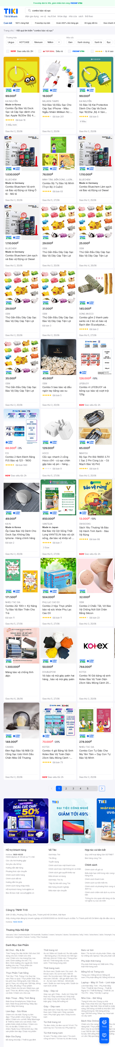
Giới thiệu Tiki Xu (56, 880)
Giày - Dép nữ (51, 991)
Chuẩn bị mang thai (19, 968)
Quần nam (60, 971)
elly (81, 934)
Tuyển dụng (54, 862)
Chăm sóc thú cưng (89, 1024)
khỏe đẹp (62, 16)
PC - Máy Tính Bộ (93, 993)
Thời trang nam (51, 968)
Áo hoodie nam (55, 976)
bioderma (74, 934)
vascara (9, 934)
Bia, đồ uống (15, 986)
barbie (45, 934)
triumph (108, 934)
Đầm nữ (53, 953)
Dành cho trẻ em (19, 988)
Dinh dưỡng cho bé (19, 960)
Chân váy (62, 958)
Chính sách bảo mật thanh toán (62, 865)
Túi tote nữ (59, 1028)
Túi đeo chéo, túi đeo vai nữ (56, 1025)
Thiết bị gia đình (29, 1040)
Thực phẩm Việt (28, 978)
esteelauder (24, 934)
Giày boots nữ (53, 999)
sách (81, 16)
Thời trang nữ (51, 950)
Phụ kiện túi (71, 1028)
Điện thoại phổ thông (20, 1004)
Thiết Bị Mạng (96, 990)
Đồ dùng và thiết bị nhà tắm (99, 1008)
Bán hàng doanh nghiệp (59, 887)
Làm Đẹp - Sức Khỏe (16, 1011)
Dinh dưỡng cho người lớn (21, 963)
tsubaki (44, 937)
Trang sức (85, 975)
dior (16, 934)
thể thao (89, 16)
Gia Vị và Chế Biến (94, 1029)
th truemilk (36, 934)
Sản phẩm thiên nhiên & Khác (21, 1023)
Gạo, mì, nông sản (20, 983)
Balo (83, 953)
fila (38, 937)
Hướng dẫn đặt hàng (14, 868)
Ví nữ (71, 1025)
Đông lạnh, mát (24, 981)
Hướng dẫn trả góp (14, 882)
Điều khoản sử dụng (57, 876)
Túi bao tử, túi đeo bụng (66, 1038)
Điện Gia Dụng (13, 1036)
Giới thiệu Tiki (54, 854)
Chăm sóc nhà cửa (22, 993)
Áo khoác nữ (63, 956)
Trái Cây (9, 976)
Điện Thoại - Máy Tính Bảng (20, 998)
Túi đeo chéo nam (59, 1036)
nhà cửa (73, 16)
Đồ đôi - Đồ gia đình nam (63, 978)
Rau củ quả (15, 978)
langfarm (19, 937)
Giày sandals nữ (58, 996)
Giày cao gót (49, 994)
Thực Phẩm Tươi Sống (17, 973)
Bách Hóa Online (90, 1021)
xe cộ (43, 16)
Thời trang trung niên (58, 963)
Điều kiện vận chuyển (58, 890)
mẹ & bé (52, 16)
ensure (59, 934)
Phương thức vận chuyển (16, 871)
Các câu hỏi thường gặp (16, 860)
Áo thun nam (49, 971)
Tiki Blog (52, 858)
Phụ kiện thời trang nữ (90, 964)
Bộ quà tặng (94, 1036)
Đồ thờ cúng (91, 1013)
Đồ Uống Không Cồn (97, 1034)
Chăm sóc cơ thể (19, 1019)
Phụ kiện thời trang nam (97, 965)
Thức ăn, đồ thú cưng (20, 990)
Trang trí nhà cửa (88, 1001)
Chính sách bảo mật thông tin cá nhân (65, 869)
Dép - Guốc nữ (62, 994)
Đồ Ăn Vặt (91, 1031)
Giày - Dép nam (52, 1006)
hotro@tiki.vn (28, 889)
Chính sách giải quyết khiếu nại (62, 872)
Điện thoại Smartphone (16, 1001)
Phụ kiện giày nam (57, 1014)
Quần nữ (61, 953)
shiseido (9, 937)
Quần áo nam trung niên (59, 983)
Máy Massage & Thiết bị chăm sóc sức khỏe (23, 1020)
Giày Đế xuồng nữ (60, 1001)
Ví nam (46, 1036)
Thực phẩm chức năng (20, 1017)
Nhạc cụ (101, 1013)
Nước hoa (16, 1029)
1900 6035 (17, 922)
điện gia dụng (32, 16)
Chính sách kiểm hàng (15, 875)
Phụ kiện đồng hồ (94, 977)
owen (51, 934)
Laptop (105, 993)
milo (86, 934)
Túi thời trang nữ (52, 1022)
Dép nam (57, 1012)
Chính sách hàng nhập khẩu (18, 886)
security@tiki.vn (27, 893)
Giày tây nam (62, 1010)
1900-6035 (18, 854)
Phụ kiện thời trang (91, 961)
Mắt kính (105, 964)
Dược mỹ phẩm (29, 1031)
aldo (101, 934)
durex (65, 934)
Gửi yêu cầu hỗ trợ (13, 864)
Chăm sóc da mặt (13, 1014)
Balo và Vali (87, 950)
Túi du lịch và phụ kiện (96, 953)
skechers (94, 934)
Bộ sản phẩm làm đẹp (21, 1030)
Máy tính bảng (18, 1006)
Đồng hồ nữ (96, 975)
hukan (26, 937)
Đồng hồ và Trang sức (92, 971)
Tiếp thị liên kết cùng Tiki (59, 883)
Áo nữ (46, 953)
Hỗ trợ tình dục (27, 1029)
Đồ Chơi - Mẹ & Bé (15, 950)
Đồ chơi (32, 953)
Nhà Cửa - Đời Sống (91, 998)
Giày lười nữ (66, 999)
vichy (33, 937)
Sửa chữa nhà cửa (93, 1004)
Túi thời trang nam (53, 1033)
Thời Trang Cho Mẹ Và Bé (17, 953)
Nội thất (94, 1006)
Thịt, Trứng (19, 976)
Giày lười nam (49, 1010)
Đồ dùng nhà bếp (13, 1040)
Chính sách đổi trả (13, 878)
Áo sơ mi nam (60, 974)
